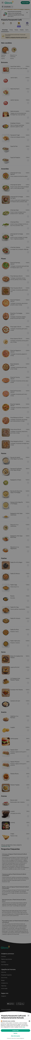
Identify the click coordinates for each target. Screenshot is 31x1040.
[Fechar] (28, 1015)
